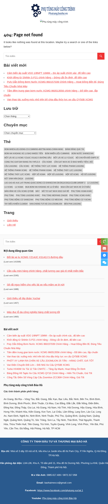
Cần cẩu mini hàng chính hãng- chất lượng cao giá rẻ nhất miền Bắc (45, 271)
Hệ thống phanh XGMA (40, 170)
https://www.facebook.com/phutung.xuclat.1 (60, 490)
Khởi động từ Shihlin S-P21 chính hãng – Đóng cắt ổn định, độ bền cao (47, 77)
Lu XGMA (19, 187)
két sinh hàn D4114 (13, 179)
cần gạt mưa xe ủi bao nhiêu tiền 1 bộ (73, 162)
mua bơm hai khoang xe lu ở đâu (42, 187)
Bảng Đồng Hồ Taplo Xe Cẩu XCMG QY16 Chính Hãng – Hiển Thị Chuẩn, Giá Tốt (49, 373)
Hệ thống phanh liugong (71, 166)
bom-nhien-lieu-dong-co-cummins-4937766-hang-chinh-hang (33, 149)
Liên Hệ (11, 225)
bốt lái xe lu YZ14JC (63, 158)
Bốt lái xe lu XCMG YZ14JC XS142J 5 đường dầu (27, 158)
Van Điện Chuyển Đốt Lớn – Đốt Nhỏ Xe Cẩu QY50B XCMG (38, 365)
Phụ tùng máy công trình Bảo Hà (59, 498)
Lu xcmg (8, 187)
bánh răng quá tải (74, 149)
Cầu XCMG (24, 166)
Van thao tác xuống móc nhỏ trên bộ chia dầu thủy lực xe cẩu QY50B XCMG (50, 99)
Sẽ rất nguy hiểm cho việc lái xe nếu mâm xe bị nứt (35, 284)
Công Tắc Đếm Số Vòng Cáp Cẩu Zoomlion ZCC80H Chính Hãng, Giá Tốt (45, 377)
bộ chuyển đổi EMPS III (87, 158)
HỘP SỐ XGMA (38, 174)
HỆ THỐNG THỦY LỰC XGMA (44, 166)
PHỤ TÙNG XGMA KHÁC (81, 191)
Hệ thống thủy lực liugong (68, 170)
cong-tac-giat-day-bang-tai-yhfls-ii (22, 162)
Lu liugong (92, 183)
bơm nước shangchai (83, 153)
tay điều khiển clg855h (15, 204)
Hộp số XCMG (72, 174)
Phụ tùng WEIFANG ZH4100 (54, 195)
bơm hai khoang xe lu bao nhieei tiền (23, 153)
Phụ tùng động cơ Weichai (49, 200)
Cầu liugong (10, 166)
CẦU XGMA (47, 162)
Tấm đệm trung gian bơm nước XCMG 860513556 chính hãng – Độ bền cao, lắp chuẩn (52, 352)
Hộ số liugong (88, 174)
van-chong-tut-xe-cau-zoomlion (46, 204)
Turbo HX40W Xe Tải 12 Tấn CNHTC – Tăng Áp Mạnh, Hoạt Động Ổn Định (46, 369)
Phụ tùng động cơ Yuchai (78, 200)
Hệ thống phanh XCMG (15, 170)
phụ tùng (9, 195)
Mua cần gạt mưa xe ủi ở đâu (75, 187)
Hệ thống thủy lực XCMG (17, 174)
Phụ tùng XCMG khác (80, 195)
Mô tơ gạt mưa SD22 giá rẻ (55, 191)
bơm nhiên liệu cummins (57, 153)
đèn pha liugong (72, 204)
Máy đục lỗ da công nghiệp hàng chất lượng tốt (33, 312)
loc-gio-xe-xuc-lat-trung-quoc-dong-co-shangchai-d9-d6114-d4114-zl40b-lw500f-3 (44, 183)
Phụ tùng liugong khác (28, 195)
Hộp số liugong (55, 174)
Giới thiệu (12, 220)
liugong (29, 179)
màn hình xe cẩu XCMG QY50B (18, 191)
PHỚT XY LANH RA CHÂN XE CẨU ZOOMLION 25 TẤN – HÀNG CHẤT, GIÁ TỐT (50, 360)
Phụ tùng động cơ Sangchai (18, 200)
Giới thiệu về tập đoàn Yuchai (23, 298)
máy (38, 191)
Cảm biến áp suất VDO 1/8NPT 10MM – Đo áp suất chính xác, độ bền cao (49, 73)
